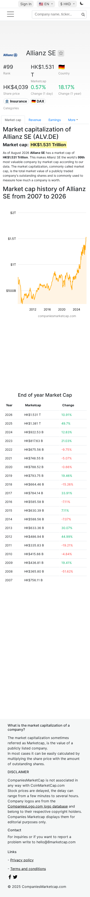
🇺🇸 (44, 4)
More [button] (71, 120)
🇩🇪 (61, 67)
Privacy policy (22, 860)
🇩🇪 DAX (37, 101)
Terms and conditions (28, 869)
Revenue (35, 120)
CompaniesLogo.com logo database (38, 806)
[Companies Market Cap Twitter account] (15, 878)
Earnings (54, 120)
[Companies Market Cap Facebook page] (10, 878)
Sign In (25, 4)
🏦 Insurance (16, 101)
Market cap (13, 120)
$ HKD (66, 4)
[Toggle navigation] (10, 14)
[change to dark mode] (81, 4)
